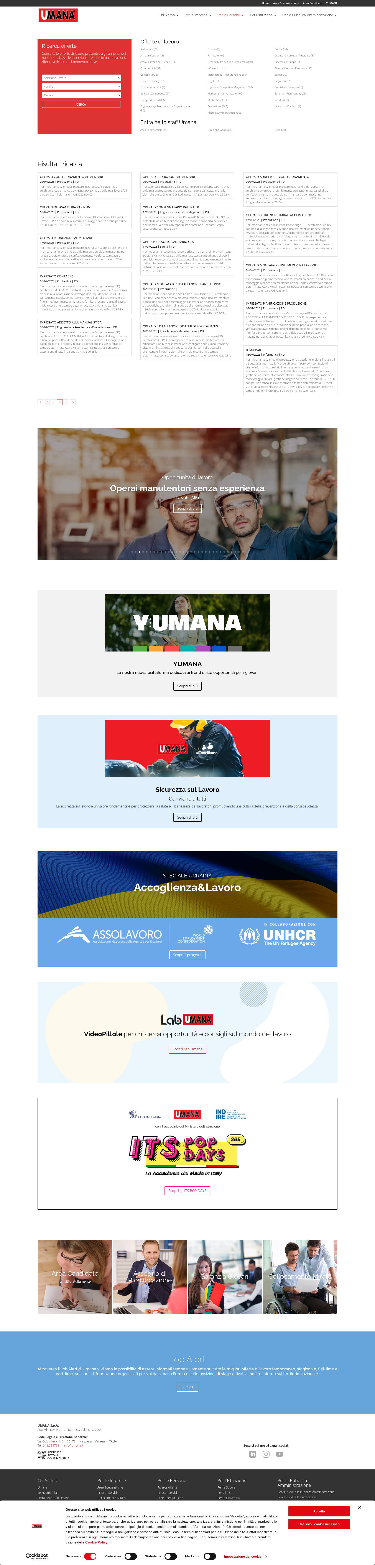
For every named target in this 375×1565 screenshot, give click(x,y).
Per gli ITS (224, 1492)
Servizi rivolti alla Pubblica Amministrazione (306, 1492)
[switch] (131, 1556)
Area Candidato (312, 3)
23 (213, 552)
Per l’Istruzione (261, 15)
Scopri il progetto (187, 954)
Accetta (319, 1511)
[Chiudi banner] (359, 1507)
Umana (42, 1487)
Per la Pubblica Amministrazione (307, 15)
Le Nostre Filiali (48, 1492)
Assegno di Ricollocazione (150, 1276)
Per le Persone (228, 15)
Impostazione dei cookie (242, 1556)
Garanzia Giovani (225, 1276)
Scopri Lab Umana (187, 1049)
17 (191, 552)
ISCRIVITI (187, 1387)
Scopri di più (187, 508)
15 (183, 552)
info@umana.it (73, 1445)
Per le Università (228, 1498)
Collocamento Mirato (300, 1276)
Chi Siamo (167, 15)
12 (172, 552)
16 (187, 552)
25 (220, 552)
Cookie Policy (96, 1542)
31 (242, 552)
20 (202, 552)
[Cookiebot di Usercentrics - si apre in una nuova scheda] (37, 1556)
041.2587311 (52, 1445)
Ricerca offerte (167, 1487)
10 (165, 552)
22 (209, 552)
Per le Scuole (226, 1487)
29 (235, 552)
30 (239, 552)
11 (169, 552)
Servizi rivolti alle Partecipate (297, 1497)
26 (224, 552)
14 (180, 552)
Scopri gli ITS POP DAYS (187, 1190)
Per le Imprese (196, 15)
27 (228, 552)
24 (217, 552)
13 (176, 552)
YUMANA (331, 3)
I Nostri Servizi (107, 1492)
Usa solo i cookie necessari (319, 1524)
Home (265, 3)
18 (195, 552)
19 (198, 552)
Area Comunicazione (286, 3)
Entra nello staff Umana (53, 1498)
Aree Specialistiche (110, 1487)
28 (231, 552)
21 (206, 552)
